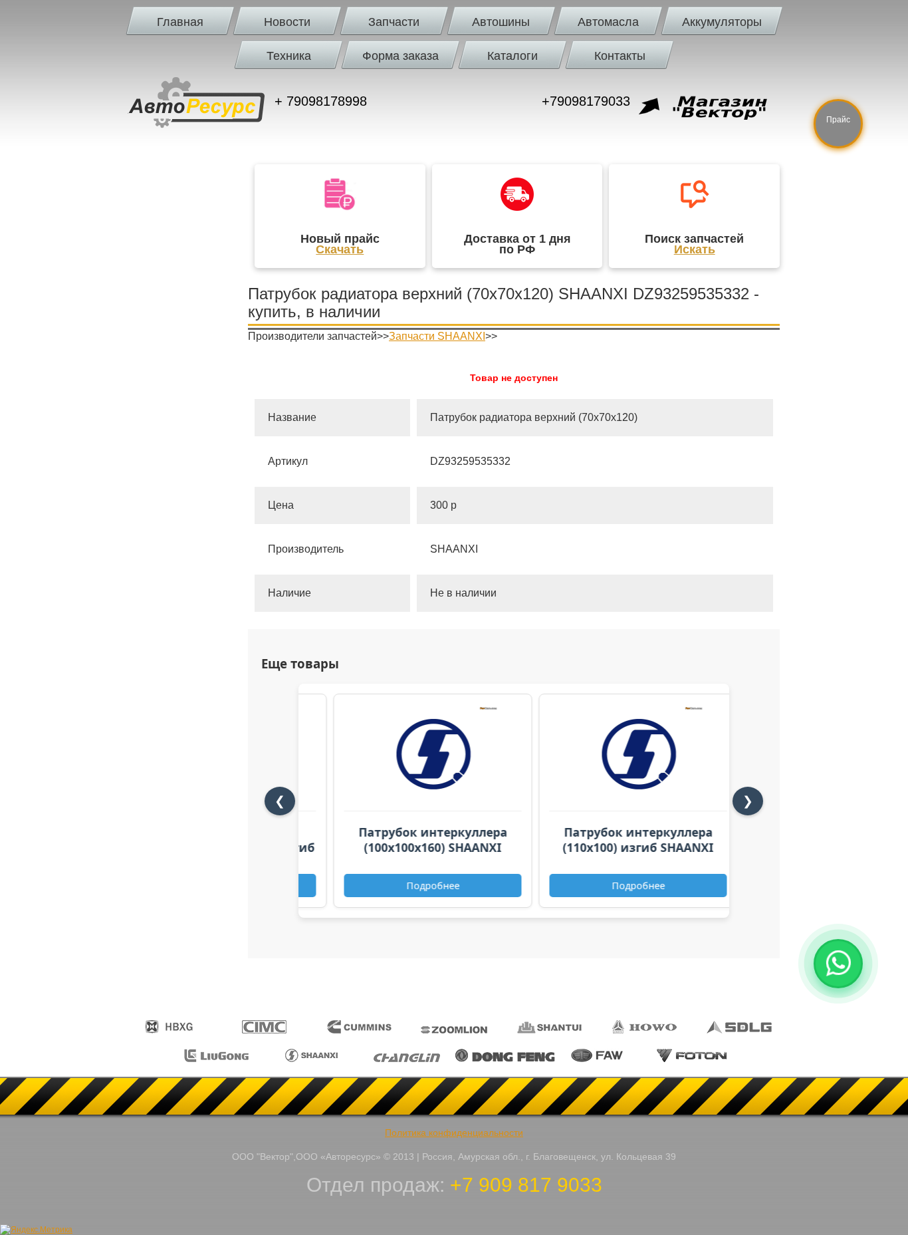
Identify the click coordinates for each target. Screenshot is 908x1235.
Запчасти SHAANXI (437, 336)
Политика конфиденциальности (454, 1132)
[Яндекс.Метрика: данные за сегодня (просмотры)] (36, 1229)
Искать (694, 249)
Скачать (340, 249)
